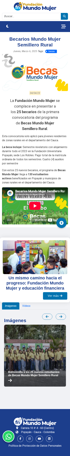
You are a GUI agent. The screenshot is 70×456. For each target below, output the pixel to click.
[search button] (64, 16)
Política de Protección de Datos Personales (35, 445)
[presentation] (47, 317)
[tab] (10, 306)
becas (52, 51)
